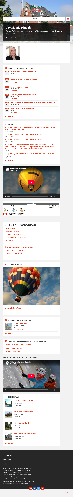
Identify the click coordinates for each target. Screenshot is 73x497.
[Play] (5, 196)
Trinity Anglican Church (21, 423)
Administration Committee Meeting (22, 108)
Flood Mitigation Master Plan (13, 253)
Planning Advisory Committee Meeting (23, 71)
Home (7, 38)
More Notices (9, 161)
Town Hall (14, 75)
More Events (9, 333)
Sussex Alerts (9, 240)
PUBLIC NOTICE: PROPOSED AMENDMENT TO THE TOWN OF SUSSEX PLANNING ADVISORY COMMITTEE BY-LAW (30, 128)
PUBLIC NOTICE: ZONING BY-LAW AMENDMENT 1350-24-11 (23, 134)
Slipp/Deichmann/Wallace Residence (25, 433)
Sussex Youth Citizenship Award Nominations (18, 345)
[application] (31, 182)
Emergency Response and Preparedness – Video (19, 247)
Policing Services (10, 228)
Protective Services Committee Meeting (23, 79)
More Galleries (9, 312)
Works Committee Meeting (19, 87)
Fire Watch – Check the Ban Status (18, 234)
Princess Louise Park (20, 329)
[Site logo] (36, 13)
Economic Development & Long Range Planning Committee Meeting (32, 102)
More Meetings (9, 116)
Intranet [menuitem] (67, 492)
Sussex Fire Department (12, 231)
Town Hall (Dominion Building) (23, 400)
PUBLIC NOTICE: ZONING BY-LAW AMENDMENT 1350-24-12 (23, 139)
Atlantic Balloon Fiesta (13, 308)
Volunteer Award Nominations (13, 348)
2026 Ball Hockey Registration (13, 351)
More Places (9, 443)
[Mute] (54, 196)
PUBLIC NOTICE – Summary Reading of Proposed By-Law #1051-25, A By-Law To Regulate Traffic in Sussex (30, 154)
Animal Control (9, 257)
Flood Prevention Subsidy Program (15, 250)
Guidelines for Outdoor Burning (17, 237)
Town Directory (15, 38)
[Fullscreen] (57, 196)
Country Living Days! (20, 323)
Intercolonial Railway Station (23, 412)
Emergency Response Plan (13, 244)
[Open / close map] (68, 19)
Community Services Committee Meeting (23, 95)
